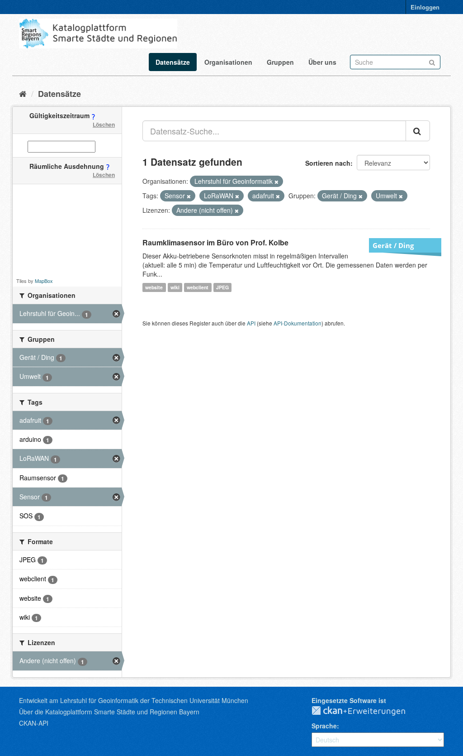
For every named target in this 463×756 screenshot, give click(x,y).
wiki (175, 287)
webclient (197, 287)
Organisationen (228, 62)
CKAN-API (33, 722)
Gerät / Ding (393, 245)
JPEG (222, 287)
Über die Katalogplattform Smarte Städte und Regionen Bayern (109, 711)
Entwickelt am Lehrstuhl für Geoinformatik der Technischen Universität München (133, 700)
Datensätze (173, 62)
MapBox (44, 280)
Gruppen (280, 62)
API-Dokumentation (297, 323)
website (154, 287)
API (251, 323)
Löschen (104, 124)
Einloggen (425, 7)
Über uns (322, 62)
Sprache (324, 725)
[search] (418, 130)
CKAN (366, 711)
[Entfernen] (276, 181)
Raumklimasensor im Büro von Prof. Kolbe (215, 242)
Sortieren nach (327, 162)
